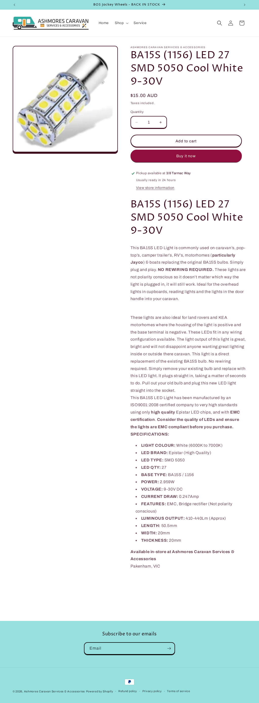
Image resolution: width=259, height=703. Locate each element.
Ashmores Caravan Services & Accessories (54, 691)
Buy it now (186, 156)
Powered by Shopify (99, 691)
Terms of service (178, 691)
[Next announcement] (244, 5)
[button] (121, 23)
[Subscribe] (169, 648)
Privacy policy (152, 691)
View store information (155, 188)
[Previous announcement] (14, 5)
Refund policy (127, 691)
